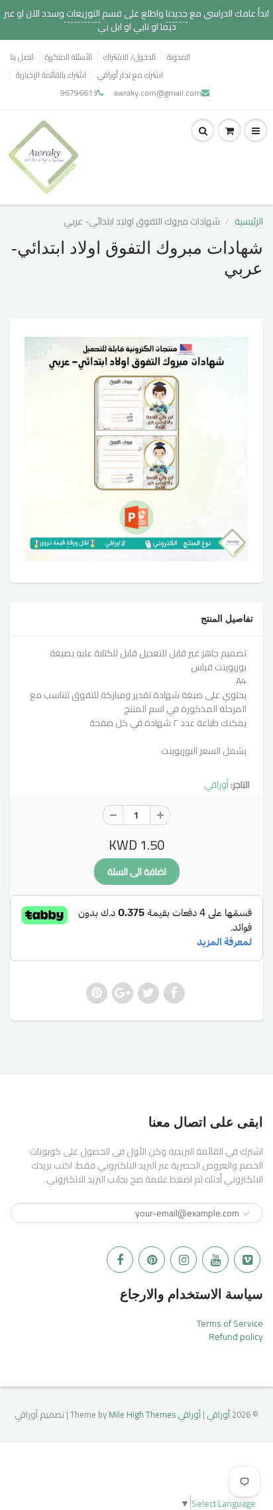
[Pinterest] (151, 1259)
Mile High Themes (142, 1414)
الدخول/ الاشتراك (129, 56)
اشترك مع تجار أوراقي (130, 74)
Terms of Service (230, 1323)
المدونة (178, 56)
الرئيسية (249, 221)
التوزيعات (82, 13)
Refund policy (236, 1336)
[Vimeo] (247, 1259)
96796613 (78, 92)
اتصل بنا (22, 56)
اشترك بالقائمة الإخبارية (51, 74)
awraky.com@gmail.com (157, 92)
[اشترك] (246, 1213)
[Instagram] (183, 1259)
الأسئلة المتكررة (68, 56)
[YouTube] (215, 1259)
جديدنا (177, 13)
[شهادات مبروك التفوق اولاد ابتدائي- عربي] (136, 449)
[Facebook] (120, 1259)
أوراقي (216, 784)
